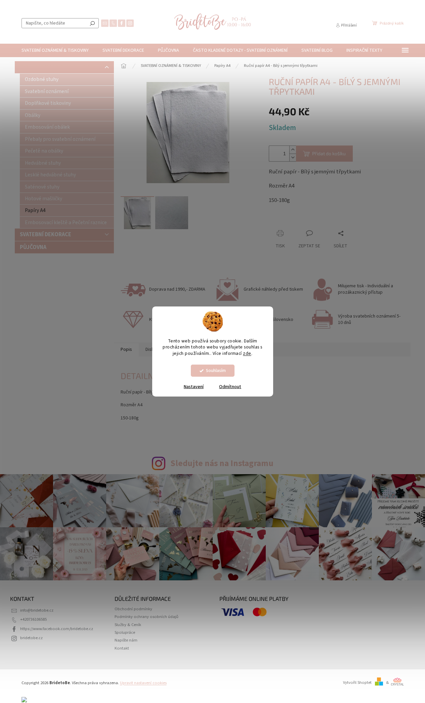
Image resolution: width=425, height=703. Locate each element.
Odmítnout (230, 386)
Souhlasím (216, 370)
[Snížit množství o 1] (292, 157)
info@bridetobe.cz (36, 610)
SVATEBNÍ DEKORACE (45, 235)
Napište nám (126, 640)
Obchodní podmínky (133, 609)
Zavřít (304, 220)
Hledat (92, 23)
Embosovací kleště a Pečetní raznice (66, 222)
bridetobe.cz (31, 638)
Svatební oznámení (47, 91)
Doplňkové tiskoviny (48, 103)
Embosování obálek (47, 127)
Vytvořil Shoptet (357, 682)
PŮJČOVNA (33, 247)
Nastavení (194, 386)
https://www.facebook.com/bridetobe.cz (56, 629)
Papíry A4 (35, 210)
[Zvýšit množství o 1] (292, 150)
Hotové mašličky (43, 198)
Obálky (32, 115)
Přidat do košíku (329, 153)
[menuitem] (55, 50)
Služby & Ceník (128, 625)
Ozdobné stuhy (41, 79)
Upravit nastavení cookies (143, 683)
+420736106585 (33, 619)
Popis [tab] (126, 349)
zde (247, 353)
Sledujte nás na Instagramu (221, 463)
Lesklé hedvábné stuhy (50, 174)
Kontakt (122, 648)
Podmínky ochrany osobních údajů (146, 617)
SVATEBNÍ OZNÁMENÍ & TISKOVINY (62, 67)
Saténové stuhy (42, 187)
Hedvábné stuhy (43, 163)
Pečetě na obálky (44, 151)
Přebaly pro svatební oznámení (60, 139)
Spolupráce (125, 632)
